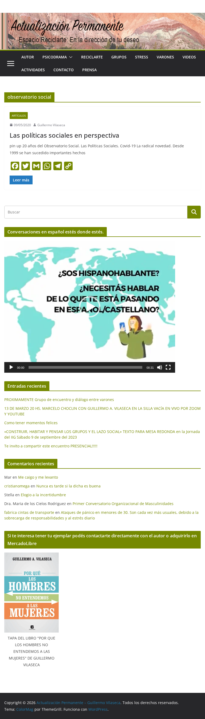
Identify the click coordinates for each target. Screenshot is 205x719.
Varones (165, 56)
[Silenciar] (159, 367)
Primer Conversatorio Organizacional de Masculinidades (123, 503)
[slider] (85, 367)
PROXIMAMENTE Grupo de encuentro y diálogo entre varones (59, 399)
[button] (70, 57)
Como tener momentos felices (31, 422)
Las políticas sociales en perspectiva (64, 135)
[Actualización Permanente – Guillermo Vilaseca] (102, 16)
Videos (189, 56)
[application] (89, 307)
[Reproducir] (11, 367)
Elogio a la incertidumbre (43, 494)
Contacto (63, 69)
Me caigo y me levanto (38, 477)
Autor (27, 56)
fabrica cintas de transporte (29, 512)
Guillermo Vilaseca (51, 125)
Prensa (89, 69)
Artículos (19, 115)
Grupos (119, 56)
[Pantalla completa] (168, 367)
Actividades (33, 69)
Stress (141, 56)
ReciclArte (92, 56)
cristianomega (17, 485)
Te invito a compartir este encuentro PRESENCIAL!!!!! (50, 445)
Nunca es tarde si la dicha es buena (68, 485)
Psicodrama (54, 56)
